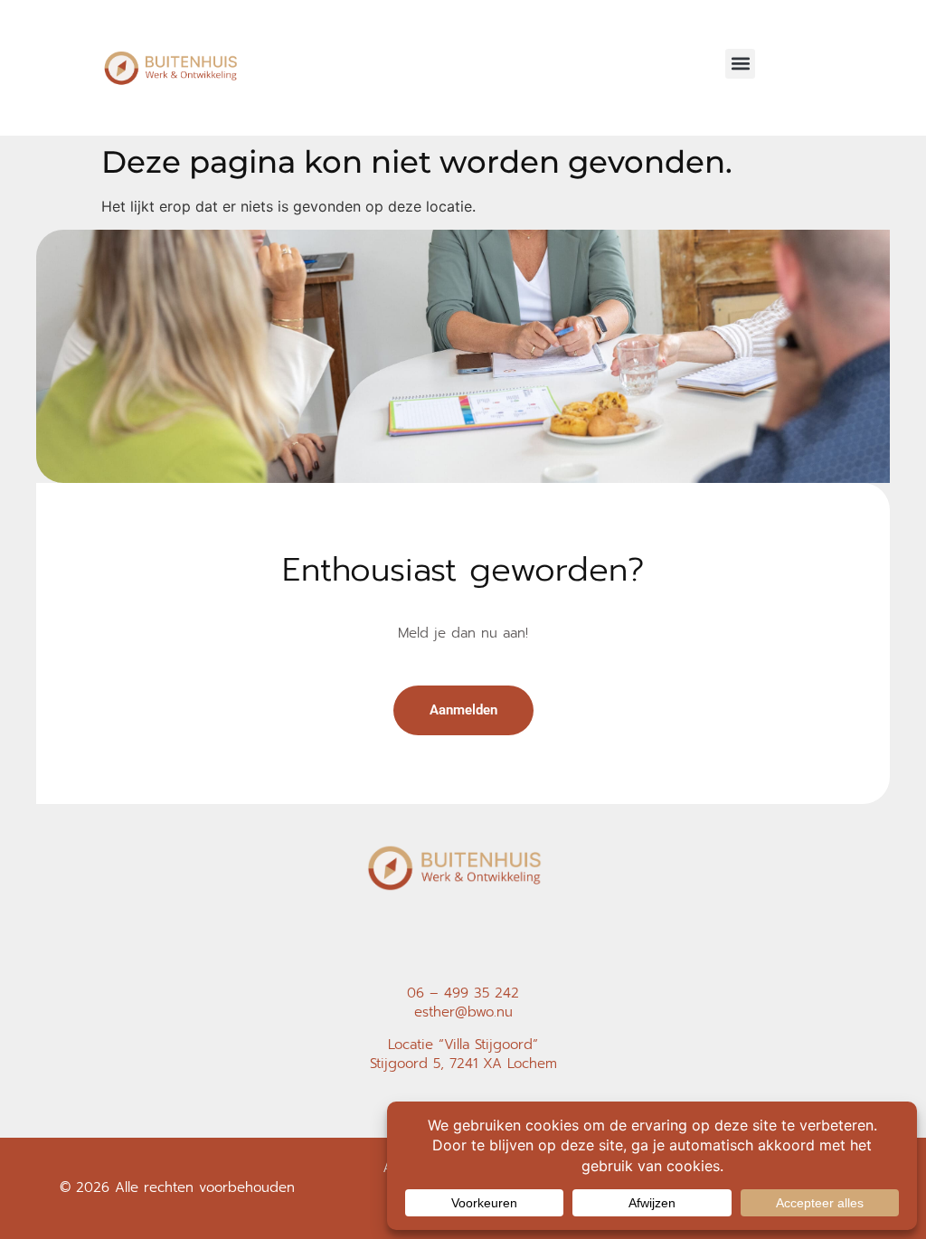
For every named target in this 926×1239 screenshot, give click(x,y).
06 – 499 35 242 (463, 993)
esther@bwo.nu (463, 1012)
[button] (740, 64)
